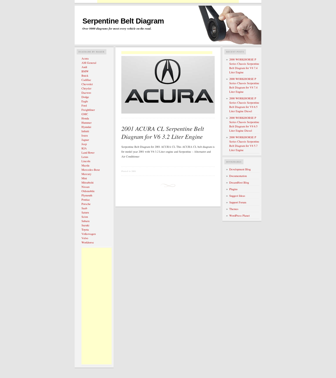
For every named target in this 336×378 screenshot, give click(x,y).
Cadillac (86, 80)
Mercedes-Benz (90, 170)
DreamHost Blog (239, 182)
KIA (84, 148)
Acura (85, 58)
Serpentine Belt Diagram (123, 21)
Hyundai (86, 127)
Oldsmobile (88, 191)
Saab (84, 208)
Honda (85, 118)
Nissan (85, 187)
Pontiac (85, 199)
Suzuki (85, 225)
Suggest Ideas (237, 196)
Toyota (85, 229)
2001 (133, 171)
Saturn (85, 212)
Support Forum (237, 202)
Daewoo (86, 92)
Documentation (238, 176)
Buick (84, 75)
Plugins (233, 189)
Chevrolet (87, 84)
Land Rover (87, 152)
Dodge (85, 97)
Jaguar (85, 140)
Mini (84, 178)
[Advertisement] (168, 1)
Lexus (84, 157)
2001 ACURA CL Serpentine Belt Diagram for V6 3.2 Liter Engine (162, 132)
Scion (84, 217)
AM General (88, 63)
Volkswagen (88, 234)
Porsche (86, 204)
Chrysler (86, 88)
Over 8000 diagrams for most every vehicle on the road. (116, 29)
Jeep (84, 144)
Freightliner (88, 110)
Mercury (86, 174)
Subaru (85, 221)
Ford (84, 105)
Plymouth (86, 195)
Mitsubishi (87, 182)
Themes (233, 209)
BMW (85, 71)
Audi (84, 67)
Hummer (86, 122)
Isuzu (84, 135)
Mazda (85, 165)
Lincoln (85, 161)
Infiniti (85, 131)
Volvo (84, 238)
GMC (84, 114)
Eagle (84, 101)
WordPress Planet (239, 215)
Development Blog (240, 169)
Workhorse (87, 242)
